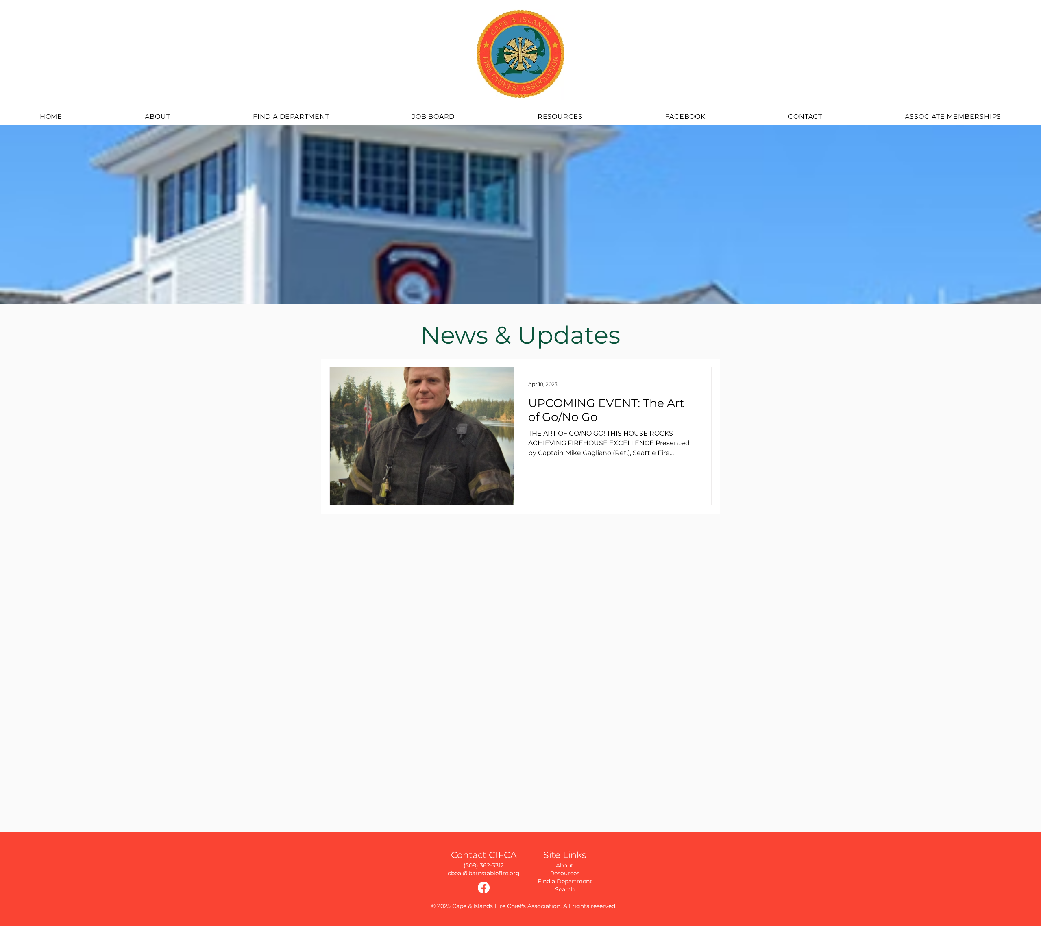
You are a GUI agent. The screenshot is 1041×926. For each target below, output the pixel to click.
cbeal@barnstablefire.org (484, 873)
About (564, 865)
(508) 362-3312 (484, 865)
